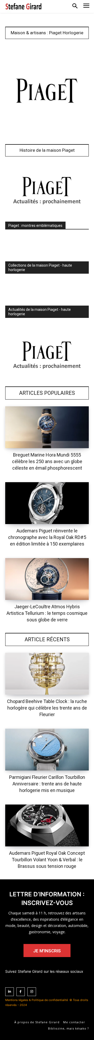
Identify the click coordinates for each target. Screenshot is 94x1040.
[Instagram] (31, 991)
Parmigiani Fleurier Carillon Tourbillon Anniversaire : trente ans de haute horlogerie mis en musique (47, 783)
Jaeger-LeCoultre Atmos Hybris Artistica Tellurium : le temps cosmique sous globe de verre (47, 613)
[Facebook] (20, 991)
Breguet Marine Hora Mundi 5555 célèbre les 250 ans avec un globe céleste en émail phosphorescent (47, 461)
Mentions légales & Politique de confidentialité (36, 1000)
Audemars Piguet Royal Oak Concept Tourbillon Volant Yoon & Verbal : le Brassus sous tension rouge (47, 859)
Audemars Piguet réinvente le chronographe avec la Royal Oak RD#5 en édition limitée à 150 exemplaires (47, 537)
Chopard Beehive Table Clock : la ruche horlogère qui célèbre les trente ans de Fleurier (47, 708)
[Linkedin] (9, 991)
